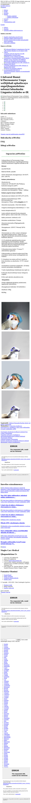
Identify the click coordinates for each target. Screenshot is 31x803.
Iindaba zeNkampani (12, 17)
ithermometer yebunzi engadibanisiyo (10, 442)
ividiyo (6, 20)
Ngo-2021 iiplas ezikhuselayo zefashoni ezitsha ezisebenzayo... (14, 496)
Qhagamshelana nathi (9, 22)
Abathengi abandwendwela (11, 578)
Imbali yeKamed (8, 576)
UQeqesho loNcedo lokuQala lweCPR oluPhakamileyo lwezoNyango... (14, 54)
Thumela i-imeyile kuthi (7, 134)
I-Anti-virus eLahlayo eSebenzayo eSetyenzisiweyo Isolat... (12, 506)
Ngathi (6, 11)
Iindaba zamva (8, 579)
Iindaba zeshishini (12, 16)
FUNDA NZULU (5, 5)
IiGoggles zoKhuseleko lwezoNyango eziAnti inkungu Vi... (13, 543)
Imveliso (6, 13)
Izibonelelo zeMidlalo (9, 43)
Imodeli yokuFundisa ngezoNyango (13, 37)
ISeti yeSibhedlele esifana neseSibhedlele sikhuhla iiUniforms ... (14, 531)
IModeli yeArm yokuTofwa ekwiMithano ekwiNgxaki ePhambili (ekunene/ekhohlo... (15, 60)
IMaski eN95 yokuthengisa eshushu (13, 523)
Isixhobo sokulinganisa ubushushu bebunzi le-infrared (15, 440)
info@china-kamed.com (15, 560)
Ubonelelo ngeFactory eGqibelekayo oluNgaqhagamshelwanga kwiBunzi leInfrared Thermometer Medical (13, 436)
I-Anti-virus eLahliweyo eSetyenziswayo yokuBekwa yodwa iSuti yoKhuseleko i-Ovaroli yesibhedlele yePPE (15, 427)
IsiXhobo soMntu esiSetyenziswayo (13, 30)
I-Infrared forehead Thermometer (9, 439)
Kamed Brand (7, 575)
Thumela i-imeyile (5, 592)
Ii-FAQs (6, 19)
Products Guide (8, 585)
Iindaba (6, 14)
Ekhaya (6, 10)
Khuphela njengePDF (19, 134)
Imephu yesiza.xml (9, 588)
